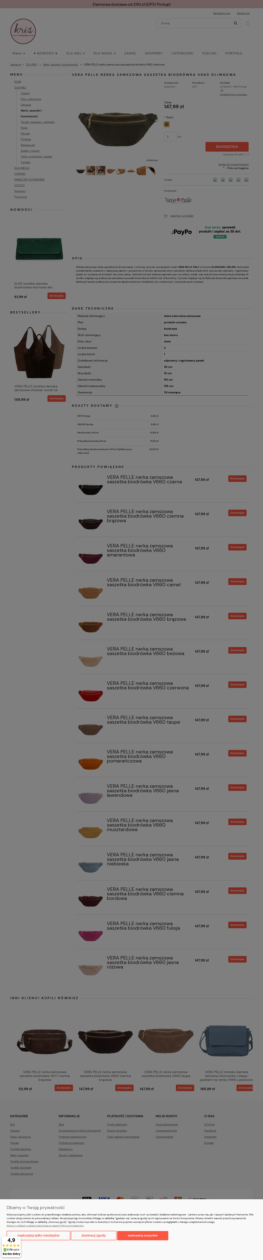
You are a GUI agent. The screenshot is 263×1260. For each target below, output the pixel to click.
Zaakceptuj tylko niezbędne (38, 1235)
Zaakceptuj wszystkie (143, 1235)
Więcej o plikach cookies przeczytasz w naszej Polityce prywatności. (45, 1225)
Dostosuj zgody (94, 1235)
